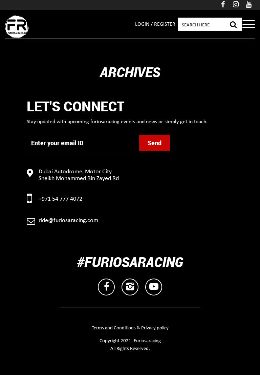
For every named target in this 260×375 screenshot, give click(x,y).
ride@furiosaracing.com (68, 220)
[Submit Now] (233, 23)
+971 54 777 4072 (60, 199)
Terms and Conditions (114, 328)
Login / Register (155, 24)
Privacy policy (155, 328)
